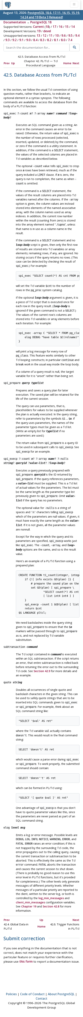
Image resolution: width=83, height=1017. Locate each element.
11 (51, 35)
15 (67, 27)
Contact (41, 998)
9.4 (77, 35)
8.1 (56, 40)
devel (47, 31)
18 (47, 27)
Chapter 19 (28, 906)
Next (76, 63)
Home (67, 63)
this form (26, 961)
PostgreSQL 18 (41, 22)
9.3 (7, 40)
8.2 (49, 40)
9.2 (14, 40)
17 (54, 27)
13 (38, 35)
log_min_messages (51, 898)
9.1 (21, 40)
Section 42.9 (42, 671)
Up (13, 63)
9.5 (70, 35)
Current (38, 27)
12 (44, 35)
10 (57, 35)
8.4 (35, 40)
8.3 (42, 40)
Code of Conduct (32, 994)
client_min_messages (30, 902)
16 (60, 27)
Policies (11, 994)
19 (39, 31)
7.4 (70, 40)
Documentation (14, 22)
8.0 (63, 40)
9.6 (63, 35)
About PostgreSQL (61, 994)
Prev (7, 63)
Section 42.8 (51, 906)
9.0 (28, 40)
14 (73, 27)
